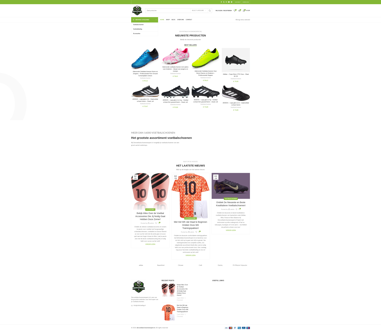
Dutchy (220, 265)
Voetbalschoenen (145, 78)
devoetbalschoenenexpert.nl (146, 328)
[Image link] (138, 287)
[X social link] (224, 2)
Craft (200, 265)
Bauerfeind (160, 265)
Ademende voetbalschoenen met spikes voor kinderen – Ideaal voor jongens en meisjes (175, 69)
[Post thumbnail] (168, 292)
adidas (141, 265)
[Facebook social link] (221, 2)
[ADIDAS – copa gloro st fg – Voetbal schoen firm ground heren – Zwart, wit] (206, 91)
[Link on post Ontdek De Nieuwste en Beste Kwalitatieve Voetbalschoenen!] (231, 186)
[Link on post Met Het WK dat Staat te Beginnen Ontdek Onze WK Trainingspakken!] (190, 196)
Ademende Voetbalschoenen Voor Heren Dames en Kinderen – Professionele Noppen (206, 73)
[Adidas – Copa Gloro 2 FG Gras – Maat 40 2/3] (236, 60)
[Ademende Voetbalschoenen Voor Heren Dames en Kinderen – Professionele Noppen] (206, 58)
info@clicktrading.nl (140, 305)
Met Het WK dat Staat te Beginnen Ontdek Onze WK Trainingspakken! (190, 225)
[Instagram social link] (226, 2)
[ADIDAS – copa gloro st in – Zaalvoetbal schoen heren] (236, 93)
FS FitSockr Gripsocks (240, 265)
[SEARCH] (209, 10)
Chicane (180, 265)
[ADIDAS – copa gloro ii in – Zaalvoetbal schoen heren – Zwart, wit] (145, 91)
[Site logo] (137, 10)
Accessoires (150, 209)
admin (152, 223)
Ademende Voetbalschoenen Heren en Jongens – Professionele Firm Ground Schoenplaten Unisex (145, 73)
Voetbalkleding (190, 218)
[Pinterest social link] (231, 2)
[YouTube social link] (229, 2)
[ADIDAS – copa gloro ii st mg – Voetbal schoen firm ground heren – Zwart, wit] (175, 91)
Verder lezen (150, 244)
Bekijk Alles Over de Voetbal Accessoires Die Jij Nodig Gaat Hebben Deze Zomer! (150, 216)
